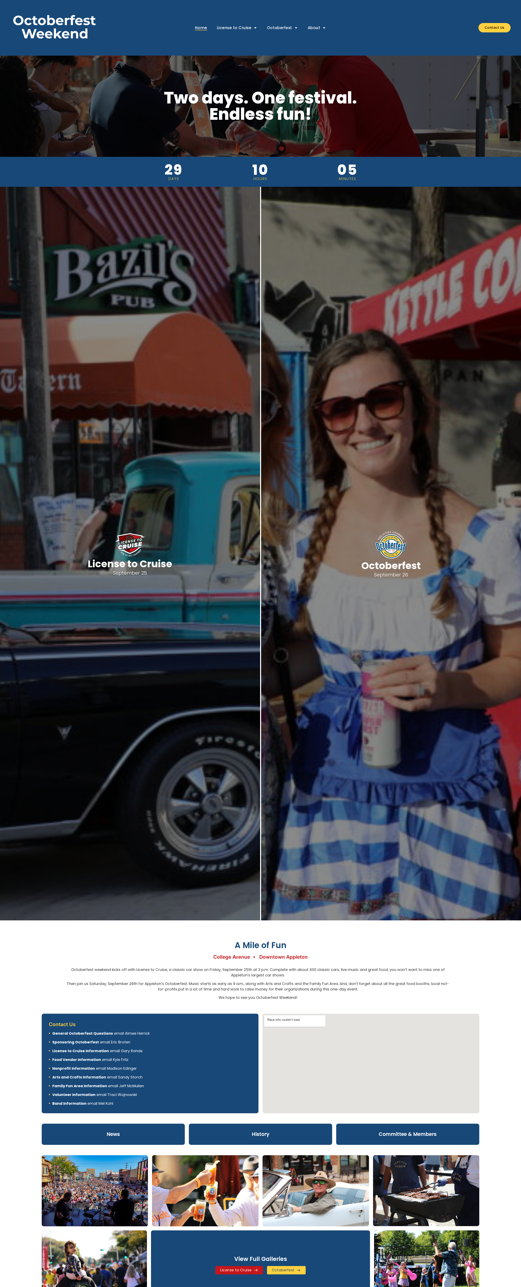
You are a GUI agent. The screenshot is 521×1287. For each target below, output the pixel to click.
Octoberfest (279, 27)
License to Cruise (234, 27)
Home (201, 27)
